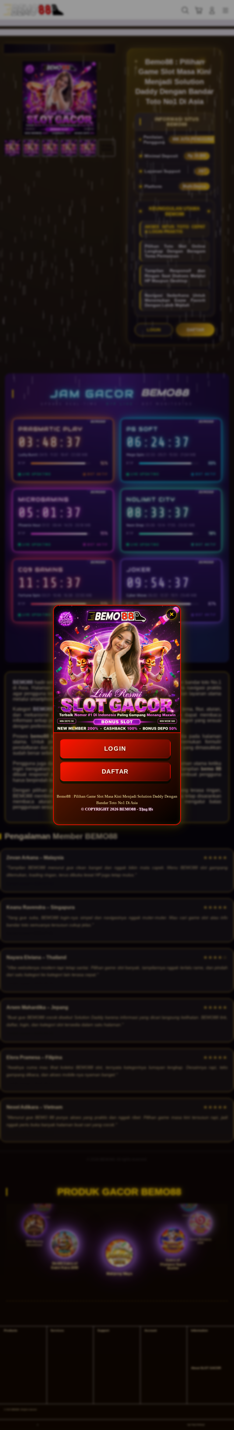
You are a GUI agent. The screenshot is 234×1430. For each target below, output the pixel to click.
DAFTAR (115, 770)
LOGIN (115, 747)
